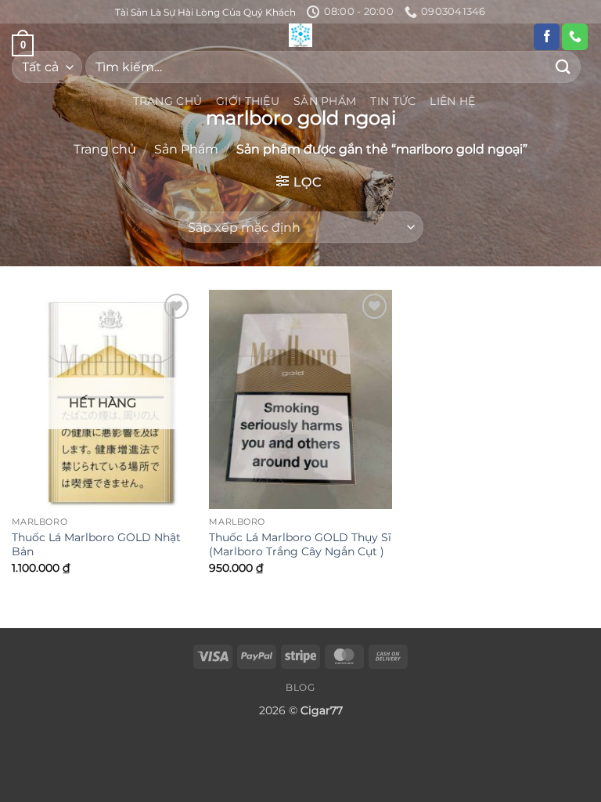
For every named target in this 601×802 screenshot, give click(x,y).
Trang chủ (105, 149)
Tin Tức (393, 101)
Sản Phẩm (324, 101)
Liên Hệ (452, 101)
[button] (298, 182)
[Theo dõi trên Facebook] (547, 36)
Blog (300, 687)
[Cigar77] (300, 35)
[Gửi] (563, 67)
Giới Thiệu (247, 101)
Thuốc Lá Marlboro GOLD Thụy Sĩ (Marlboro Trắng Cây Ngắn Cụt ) (300, 544)
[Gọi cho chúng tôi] (575, 36)
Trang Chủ (168, 101)
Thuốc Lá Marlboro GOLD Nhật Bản (96, 544)
